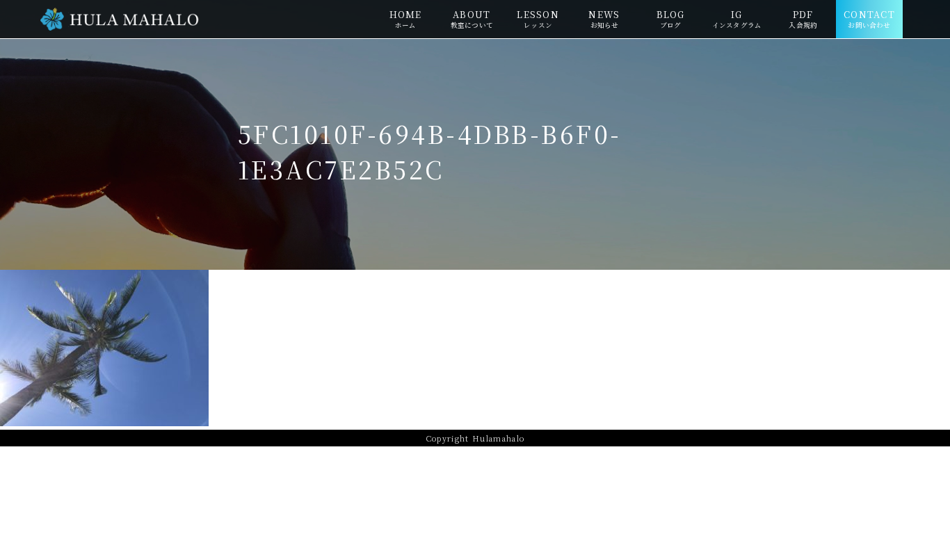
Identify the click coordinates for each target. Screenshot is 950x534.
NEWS (604, 19)
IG (737, 19)
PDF (803, 19)
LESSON (538, 19)
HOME (405, 19)
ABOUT (472, 19)
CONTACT (869, 19)
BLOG (671, 19)
